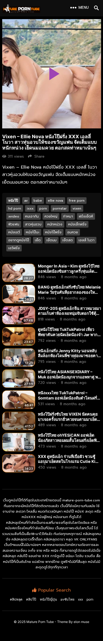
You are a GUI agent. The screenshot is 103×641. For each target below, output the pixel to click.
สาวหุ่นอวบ (33, 224)
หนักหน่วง (54, 224)
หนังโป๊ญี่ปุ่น (48, 599)
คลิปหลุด (16, 599)
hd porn (14, 208)
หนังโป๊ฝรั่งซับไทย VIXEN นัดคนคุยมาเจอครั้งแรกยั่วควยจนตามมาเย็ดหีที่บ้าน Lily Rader (68, 419)
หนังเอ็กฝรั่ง (77, 224)
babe (38, 200)
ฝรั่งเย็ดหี (86, 216)
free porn (77, 200)
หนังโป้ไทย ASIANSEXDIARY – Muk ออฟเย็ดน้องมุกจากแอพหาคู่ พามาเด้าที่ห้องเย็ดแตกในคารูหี (69, 376)
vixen (77, 208)
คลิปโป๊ (31, 599)
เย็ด (38, 240)
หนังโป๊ (13, 200)
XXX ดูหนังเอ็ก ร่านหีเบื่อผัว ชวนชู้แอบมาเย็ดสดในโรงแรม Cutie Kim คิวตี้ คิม (68, 461)
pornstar (60, 208)
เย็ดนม (51, 240)
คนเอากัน (32, 216)
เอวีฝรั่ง (14, 248)
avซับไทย (67, 599)
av (26, 200)
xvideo (13, 216)
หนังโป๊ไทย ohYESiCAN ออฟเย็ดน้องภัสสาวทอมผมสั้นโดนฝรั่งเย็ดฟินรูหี (67, 440)
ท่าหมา (68, 216)
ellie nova (55, 200)
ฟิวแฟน (13, 224)
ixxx (30, 208)
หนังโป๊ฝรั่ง (53, 232)
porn (43, 208)
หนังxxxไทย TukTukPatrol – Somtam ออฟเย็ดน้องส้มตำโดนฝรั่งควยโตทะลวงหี (68, 397)
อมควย (72, 232)
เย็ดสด (67, 240)
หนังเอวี (14, 232)
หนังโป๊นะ (32, 232)
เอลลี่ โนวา (86, 240)
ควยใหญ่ (50, 216)
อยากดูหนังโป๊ (18, 240)
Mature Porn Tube (40, 622)
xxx (80, 599)
